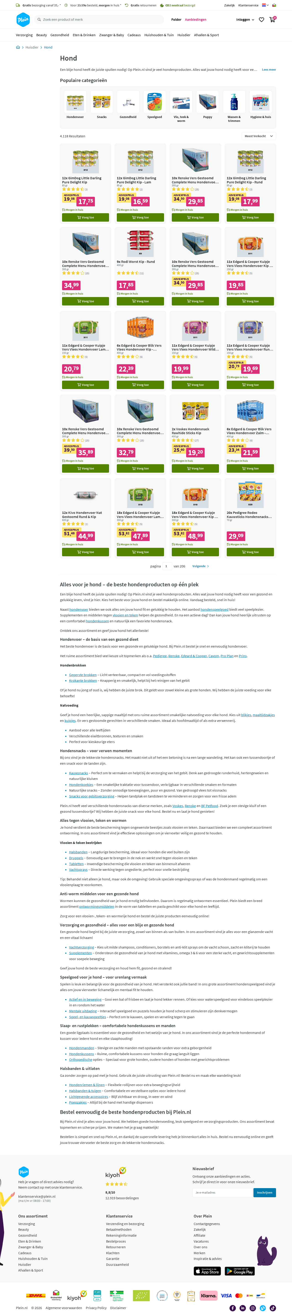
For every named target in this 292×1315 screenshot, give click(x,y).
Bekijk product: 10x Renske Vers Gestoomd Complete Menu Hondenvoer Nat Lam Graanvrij (195, 183)
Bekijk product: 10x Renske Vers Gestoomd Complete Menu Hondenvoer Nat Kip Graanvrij (195, 267)
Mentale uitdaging (83, 1011)
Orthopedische (80, 1059)
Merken (199, 1253)
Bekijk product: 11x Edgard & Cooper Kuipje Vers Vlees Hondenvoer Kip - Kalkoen (250, 267)
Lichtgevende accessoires (88, 1096)
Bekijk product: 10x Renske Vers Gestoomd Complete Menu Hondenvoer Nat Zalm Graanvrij (85, 267)
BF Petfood (209, 805)
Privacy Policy (96, 1307)
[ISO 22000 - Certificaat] (162, 1295)
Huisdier (183, 35)
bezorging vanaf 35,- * (42, 5)
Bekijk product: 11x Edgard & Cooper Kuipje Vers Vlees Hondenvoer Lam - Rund (85, 351)
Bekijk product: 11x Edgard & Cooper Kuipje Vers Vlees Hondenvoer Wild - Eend (195, 351)
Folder (176, 19)
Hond (48, 47)
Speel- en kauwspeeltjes (87, 1017)
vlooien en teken (125, 615)
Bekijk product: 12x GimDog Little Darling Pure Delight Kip (85, 183)
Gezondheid (59, 35)
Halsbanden (78, 852)
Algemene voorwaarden (64, 1307)
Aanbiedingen (195, 19)
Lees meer (269, 69)
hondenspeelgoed (215, 609)
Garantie (112, 1258)
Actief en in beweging (85, 999)
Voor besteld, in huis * (95, 5)
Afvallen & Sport (206, 35)
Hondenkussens (81, 1053)
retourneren (143, 5)
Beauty (41, 35)
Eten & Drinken (84, 35)
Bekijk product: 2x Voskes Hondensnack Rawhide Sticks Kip (195, 434)
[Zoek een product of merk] (38, 19)
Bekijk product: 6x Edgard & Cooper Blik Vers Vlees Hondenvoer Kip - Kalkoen (140, 351)
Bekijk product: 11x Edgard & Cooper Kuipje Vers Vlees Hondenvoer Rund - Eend (250, 351)
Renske (174, 656)
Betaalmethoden (119, 1229)
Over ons (200, 1247)
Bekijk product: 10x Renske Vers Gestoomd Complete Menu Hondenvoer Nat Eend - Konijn (85, 434)
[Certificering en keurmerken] (141, 1295)
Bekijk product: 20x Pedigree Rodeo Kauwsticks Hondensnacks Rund (250, 518)
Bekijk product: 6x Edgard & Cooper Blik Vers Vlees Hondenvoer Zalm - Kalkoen (250, 434)
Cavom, (214, 656)
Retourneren (116, 1247)
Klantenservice (248, 5)
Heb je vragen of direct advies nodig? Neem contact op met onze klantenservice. (50, 1184)
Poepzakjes (78, 1102)
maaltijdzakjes (264, 715)
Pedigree (160, 656)
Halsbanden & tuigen (85, 1090)
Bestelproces (116, 1241)
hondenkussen (97, 621)
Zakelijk (229, 5)
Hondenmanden (81, 1048)
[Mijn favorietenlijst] (261, 20)
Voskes (177, 805)
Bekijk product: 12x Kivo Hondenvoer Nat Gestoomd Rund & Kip (85, 518)
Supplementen (80, 953)
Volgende (199, 566)
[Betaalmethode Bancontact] (261, 1295)
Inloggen (243, 19)
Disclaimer (118, 1307)
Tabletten (76, 863)
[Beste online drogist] (177, 1295)
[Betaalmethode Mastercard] (239, 1295)
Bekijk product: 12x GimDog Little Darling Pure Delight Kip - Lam (140, 183)
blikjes (246, 715)
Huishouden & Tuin (159, 35)
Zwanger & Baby (111, 35)
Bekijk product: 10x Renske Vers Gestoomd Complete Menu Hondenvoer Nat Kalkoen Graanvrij (140, 434)
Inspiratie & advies (208, 1258)
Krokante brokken (83, 680)
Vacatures (201, 1241)
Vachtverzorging (81, 947)
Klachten (113, 1253)
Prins (243, 656)
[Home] (18, 47)
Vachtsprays (78, 869)
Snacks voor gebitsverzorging (91, 796)
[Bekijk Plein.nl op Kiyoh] (77, 1295)
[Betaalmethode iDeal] (249, 1295)
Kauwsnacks (78, 773)
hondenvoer (78, 609)
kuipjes (70, 720)
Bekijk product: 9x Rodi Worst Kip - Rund (140, 267)
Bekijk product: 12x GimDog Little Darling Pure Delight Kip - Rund (250, 183)
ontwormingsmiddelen (96, 906)
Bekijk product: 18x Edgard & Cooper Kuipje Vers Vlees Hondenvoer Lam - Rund (140, 518)
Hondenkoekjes (81, 784)
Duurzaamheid (117, 1264)
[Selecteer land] (265, 5)
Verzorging (24, 35)
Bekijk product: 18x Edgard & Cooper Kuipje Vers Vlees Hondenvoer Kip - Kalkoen (195, 518)
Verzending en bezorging (125, 1223)
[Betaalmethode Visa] (226, 1295)
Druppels (76, 858)
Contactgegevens (207, 1223)
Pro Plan (227, 656)
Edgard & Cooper (194, 656)
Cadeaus (134, 35)
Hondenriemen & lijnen (87, 1084)
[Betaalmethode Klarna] (209, 1296)
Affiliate (199, 1235)
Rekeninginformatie (121, 1235)
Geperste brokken (83, 674)
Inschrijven (264, 1192)
